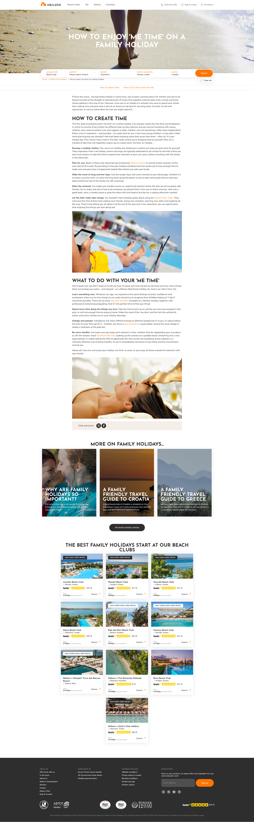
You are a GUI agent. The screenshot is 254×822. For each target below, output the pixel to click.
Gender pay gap (128, 781)
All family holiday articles (127, 527)
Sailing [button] (97, 4)
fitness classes (138, 163)
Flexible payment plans (87, 778)
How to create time (109, 88)
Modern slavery (128, 785)
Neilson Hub (45, 791)
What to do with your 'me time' (138, 88)
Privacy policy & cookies (131, 775)
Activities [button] (110, 4)
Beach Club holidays (58, 79)
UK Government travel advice (90, 775)
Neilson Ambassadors (49, 781)
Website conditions (129, 772)
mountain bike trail (105, 335)
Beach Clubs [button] (73, 4)
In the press (44, 775)
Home (44, 79)
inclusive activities (120, 300)
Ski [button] (86, 4)
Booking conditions (130, 778)
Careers (43, 788)
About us (43, 778)
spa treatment (131, 324)
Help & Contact (46, 794)
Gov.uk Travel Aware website (90, 772)
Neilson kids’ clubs (164, 197)
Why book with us (47, 772)
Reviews (43, 785)
